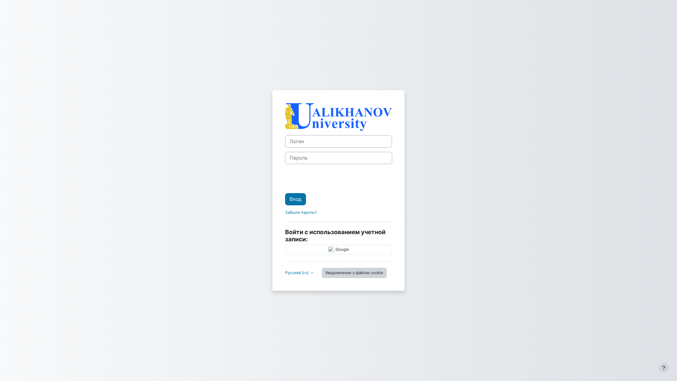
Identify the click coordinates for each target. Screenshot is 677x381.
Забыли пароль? (301, 212)
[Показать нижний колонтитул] (664, 368)
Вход (295, 199)
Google (342, 249)
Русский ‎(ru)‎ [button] (297, 272)
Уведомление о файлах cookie (354, 272)
